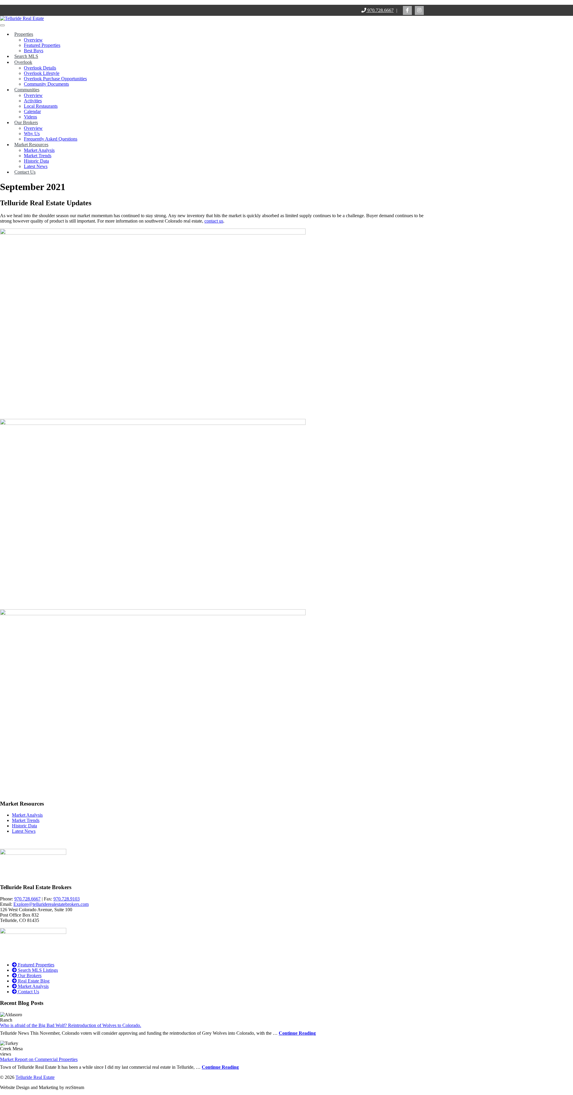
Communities (26, 89)
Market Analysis (39, 150)
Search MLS (26, 56)
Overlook (23, 62)
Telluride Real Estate (35, 1077)
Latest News (35, 166)
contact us (213, 220)
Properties (23, 34)
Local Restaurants (41, 106)
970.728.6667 (380, 10)
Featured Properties (42, 45)
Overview (33, 39)
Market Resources (31, 144)
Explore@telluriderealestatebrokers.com (51, 904)
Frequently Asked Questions (50, 138)
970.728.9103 (66, 898)
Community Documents (46, 84)
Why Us (32, 133)
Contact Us (25, 172)
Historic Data (36, 161)
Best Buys (33, 50)
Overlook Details (40, 67)
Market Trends (37, 155)
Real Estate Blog (33, 980)
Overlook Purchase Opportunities (55, 78)
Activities (33, 100)
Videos (30, 116)
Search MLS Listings (37, 970)
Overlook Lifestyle (41, 73)
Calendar (32, 111)
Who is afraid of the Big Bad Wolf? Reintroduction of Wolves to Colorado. (70, 1025)
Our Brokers (26, 122)
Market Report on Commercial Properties (39, 1059)
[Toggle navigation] (2, 25)
